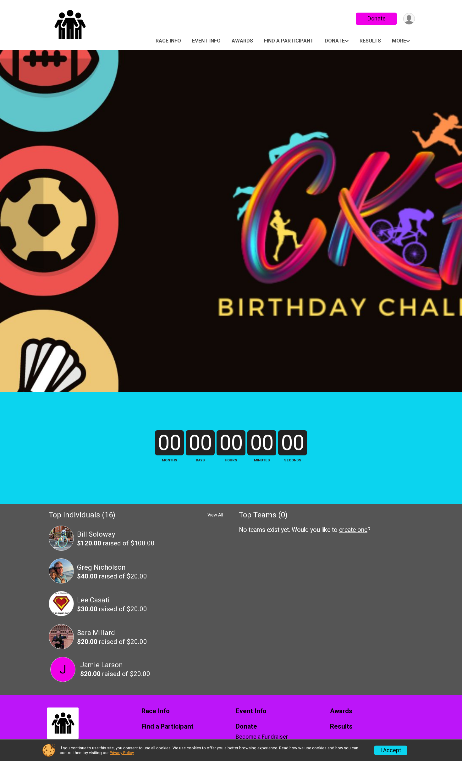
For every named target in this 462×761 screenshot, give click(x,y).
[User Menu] (409, 19)
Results (370, 41)
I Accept (390, 750)
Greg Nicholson (101, 567)
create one (353, 529)
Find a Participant (289, 41)
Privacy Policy (122, 752)
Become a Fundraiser (262, 737)
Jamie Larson (101, 665)
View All (215, 514)
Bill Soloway (96, 534)
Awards (242, 41)
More (399, 41)
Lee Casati (93, 600)
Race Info (168, 41)
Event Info (206, 41)
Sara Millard (96, 633)
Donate (376, 18)
